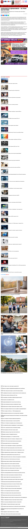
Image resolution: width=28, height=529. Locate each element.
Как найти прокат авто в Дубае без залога (7, 399)
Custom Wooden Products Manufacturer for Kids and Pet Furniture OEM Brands (13, 506)
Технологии (13, 5)
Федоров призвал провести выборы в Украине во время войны (10, 461)
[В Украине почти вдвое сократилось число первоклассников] (14, 304)
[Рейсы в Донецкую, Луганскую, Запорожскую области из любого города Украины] (14, 51)
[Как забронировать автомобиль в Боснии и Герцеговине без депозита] (14, 363)
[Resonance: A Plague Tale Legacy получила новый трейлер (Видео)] (4, 150)
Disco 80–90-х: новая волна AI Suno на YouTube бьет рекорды (10, 427)
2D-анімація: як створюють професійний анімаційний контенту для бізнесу (13, 388)
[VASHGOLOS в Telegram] (7, 1)
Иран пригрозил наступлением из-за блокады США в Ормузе (10, 465)
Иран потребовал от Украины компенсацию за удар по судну (10, 504)
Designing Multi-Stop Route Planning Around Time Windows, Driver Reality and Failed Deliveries (14, 416)
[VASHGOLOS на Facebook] (4, 1)
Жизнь (23, 5)
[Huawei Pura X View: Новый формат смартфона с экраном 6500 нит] (4, 108)
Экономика (5, 5)
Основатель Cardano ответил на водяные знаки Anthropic (10, 470)
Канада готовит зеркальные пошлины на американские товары (11, 404)
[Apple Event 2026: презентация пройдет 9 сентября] (14, 344)
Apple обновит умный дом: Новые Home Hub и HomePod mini (10, 432)
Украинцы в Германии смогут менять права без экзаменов (10, 463)
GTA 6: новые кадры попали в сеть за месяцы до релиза (9, 443)
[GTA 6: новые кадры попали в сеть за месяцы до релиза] (4, 101)
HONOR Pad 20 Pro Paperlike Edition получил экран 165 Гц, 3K (10, 454)
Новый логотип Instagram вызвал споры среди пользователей (11, 492)
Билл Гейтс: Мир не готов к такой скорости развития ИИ (10, 386)
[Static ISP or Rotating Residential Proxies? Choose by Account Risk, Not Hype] (4, 129)
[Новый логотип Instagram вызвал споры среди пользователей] (4, 157)
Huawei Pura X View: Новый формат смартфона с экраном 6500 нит (11, 445)
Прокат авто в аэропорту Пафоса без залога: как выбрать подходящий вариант (13, 408)
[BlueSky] (1, 15)
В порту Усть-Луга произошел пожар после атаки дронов (10, 490)
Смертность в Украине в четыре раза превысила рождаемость (11, 418)
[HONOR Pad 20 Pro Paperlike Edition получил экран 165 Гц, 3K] (4, 115)
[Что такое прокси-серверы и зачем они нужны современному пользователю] (4, 178)
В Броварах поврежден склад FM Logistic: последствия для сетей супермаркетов (14, 497)
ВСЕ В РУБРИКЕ (5, 274)
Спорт (26, 5)
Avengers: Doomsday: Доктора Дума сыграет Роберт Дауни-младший (12, 479)
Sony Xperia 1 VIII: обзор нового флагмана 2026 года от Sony (10, 486)
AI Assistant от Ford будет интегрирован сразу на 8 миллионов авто (11, 423)
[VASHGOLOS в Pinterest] (8, 1)
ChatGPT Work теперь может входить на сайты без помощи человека (12, 390)
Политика (2, 5)
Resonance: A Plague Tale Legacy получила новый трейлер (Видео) (11, 488)
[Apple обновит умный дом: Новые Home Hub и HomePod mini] (4, 87)
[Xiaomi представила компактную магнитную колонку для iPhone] (4, 164)
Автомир (17, 5)
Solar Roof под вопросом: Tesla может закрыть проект (9, 429)
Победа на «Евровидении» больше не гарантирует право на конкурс (11, 499)
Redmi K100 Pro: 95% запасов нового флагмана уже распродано (11, 441)
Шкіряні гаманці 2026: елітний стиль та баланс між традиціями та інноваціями (13, 456)
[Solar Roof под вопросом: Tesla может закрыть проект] (4, 80)
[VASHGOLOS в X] (5, 1)
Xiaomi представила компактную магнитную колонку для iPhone (11, 495)
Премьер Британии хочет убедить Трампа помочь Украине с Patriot (11, 406)
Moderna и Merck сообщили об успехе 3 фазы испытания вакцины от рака (12, 450)
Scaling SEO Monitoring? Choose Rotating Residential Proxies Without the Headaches (12, 509)
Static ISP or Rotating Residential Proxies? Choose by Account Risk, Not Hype (13, 472)
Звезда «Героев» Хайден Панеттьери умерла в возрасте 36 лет (11, 477)
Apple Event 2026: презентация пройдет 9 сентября (9, 353)
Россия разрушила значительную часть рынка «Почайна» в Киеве (11, 483)
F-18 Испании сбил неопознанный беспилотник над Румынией (11, 481)
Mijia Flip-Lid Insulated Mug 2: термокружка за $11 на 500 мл (10, 294)
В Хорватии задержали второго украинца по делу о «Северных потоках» (12, 452)
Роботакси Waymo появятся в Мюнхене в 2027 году (9, 395)
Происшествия (10, 5)
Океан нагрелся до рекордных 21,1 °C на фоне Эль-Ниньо (10, 436)
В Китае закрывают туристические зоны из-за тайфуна (10, 511)
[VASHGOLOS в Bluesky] (10, 1)
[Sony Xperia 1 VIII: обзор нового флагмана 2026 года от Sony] (4, 143)
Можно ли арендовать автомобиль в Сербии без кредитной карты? (11, 397)
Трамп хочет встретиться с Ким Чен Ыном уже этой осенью (10, 459)
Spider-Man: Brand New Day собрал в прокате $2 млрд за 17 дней (11, 468)
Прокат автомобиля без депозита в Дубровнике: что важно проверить (12, 425)
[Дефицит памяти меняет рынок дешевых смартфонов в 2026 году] (4, 136)
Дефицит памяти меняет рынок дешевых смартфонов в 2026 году (11, 474)
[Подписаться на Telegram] (26, 3)
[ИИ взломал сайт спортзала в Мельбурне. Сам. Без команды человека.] (4, 185)
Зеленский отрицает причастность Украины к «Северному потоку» (11, 438)
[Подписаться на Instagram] (23, 3)
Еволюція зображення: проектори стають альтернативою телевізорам (12, 413)
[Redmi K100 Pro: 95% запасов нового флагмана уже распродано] (4, 94)
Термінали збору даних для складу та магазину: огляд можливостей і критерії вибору (13, 334)
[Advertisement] (14, 70)
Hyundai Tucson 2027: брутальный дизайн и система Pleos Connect (11, 447)
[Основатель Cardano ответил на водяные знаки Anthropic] (4, 122)
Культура (20, 5)
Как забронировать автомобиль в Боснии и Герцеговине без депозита (12, 373)
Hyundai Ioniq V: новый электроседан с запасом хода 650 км (10, 420)
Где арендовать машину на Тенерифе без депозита (9, 434)
